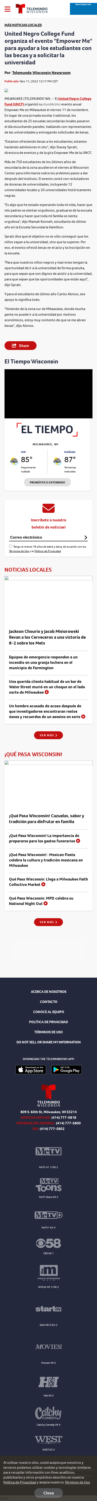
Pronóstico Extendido (47, 482)
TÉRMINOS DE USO (48, 1032)
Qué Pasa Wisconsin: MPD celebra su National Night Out (41, 901)
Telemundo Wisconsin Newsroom (41, 72)
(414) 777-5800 (68, 1123)
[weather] (14, 461)
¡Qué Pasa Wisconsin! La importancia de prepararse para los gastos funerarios (44, 838)
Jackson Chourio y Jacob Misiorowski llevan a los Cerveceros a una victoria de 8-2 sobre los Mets (47, 637)
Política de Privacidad (48, 551)
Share (23, 346)
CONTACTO (48, 1001)
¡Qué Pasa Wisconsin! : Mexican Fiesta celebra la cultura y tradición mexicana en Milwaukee (46, 860)
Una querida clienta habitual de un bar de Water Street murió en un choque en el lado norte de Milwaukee (47, 687)
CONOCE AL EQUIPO (48, 1011)
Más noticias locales (23, 25)
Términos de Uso (19, 551)
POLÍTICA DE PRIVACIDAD (48, 1022)
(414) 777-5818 (63, 1117)
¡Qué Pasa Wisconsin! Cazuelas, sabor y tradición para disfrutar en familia (46, 819)
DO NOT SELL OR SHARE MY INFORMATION (48, 1042)
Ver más (47, 735)
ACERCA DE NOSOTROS (48, 991)
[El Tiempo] (47, 435)
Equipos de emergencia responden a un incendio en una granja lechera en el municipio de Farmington (43, 662)
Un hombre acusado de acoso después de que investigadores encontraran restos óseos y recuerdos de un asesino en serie (45, 711)
